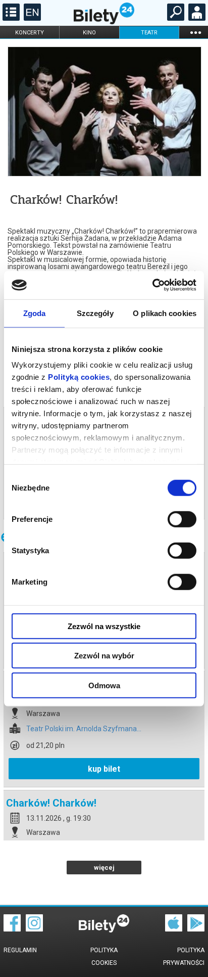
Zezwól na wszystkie (104, 625)
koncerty (29, 32)
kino (89, 32)
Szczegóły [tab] (95, 312)
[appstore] (173, 929)
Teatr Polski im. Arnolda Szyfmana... (83, 729)
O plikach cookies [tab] (164, 312)
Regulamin (20, 950)
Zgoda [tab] (34, 312)
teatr (149, 32)
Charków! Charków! (51, 803)
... (195, 32)
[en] (31, 18)
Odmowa (104, 685)
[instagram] (34, 929)
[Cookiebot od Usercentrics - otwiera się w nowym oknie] (152, 285)
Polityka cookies (104, 956)
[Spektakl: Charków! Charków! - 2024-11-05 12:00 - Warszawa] (104, 112)
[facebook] (12, 929)
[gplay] (195, 929)
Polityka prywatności (183, 956)
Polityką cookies (79, 377)
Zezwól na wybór (104, 655)
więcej (104, 867)
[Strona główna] (104, 22)
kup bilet (104, 769)
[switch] (182, 519)
